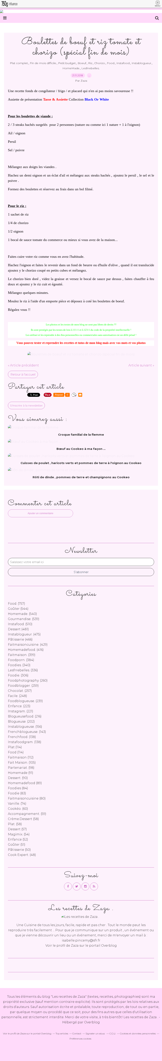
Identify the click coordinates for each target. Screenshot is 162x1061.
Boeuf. (82, 63)
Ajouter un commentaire (40, 513)
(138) (22, 737)
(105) (22, 762)
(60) (18, 809)
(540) (22, 614)
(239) (25, 701)
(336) (23, 670)
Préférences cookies (80, 1038)
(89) (25, 783)
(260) (28, 680)
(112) (21, 757)
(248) (17, 696)
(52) (18, 839)
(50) (19, 850)
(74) (17, 803)
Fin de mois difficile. (43, 63)
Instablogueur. (142, 63)
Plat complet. (19, 63)
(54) (19, 834)
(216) (24, 716)
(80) (27, 798)
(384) (21, 660)
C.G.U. (112, 1033)
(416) (26, 650)
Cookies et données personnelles (138, 1033)
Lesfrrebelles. (90, 68)
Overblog (92, 1022)
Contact (76, 1033)
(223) (19, 706)
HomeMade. (71, 68)
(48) (22, 855)
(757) (16, 603)
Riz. (90, 63)
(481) (18, 629)
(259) (23, 685)
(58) (23, 819)
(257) (20, 691)
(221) (20, 711)
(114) (15, 747)
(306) (18, 675)
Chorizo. (99, 63)
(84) (18, 788)
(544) (18, 609)
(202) (21, 721)
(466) (20, 639)
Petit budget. (67, 63)
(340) (19, 665)
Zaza (75, 945)
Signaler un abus (95, 1033)
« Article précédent (23, 365)
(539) (23, 619)
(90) (18, 778)
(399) (21, 655)
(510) (20, 624)
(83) (17, 793)
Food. (111, 63)
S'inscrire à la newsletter (26, 405)
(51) (16, 844)
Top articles (62, 1033)
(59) (27, 814)
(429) (28, 644)
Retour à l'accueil (22, 374)
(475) (24, 634)
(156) (25, 727)
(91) (20, 773)
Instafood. (123, 63)
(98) (21, 768)
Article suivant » (141, 365)
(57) (17, 829)
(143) (27, 732)
